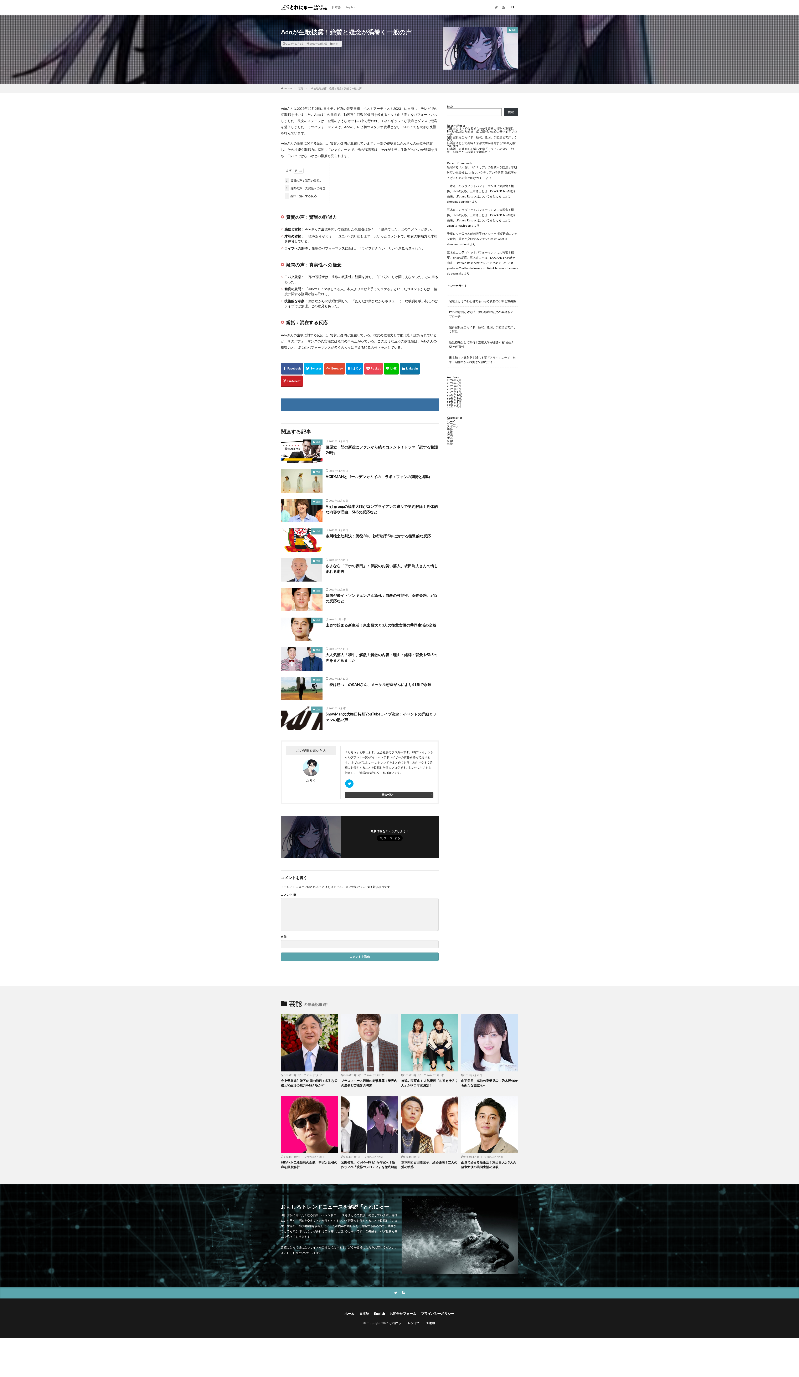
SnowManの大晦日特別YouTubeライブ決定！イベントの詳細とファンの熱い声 (381, 717)
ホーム (350, 1313)
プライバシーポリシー (437, 1313)
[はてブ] (354, 369)
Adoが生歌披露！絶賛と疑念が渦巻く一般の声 (336, 88)
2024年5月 (454, 383)
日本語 (336, 7)
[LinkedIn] (410, 369)
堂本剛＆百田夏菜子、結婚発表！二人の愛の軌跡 (429, 1164)
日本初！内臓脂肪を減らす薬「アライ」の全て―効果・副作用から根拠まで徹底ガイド (480, 150)
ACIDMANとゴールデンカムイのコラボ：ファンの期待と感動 (378, 476)
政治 (450, 435)
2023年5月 (454, 403)
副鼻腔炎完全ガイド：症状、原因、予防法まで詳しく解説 (482, 138)
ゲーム (451, 423)
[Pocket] (373, 369)
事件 (450, 429)
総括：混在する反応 (301, 196)
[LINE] (391, 369)
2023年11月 (455, 397)
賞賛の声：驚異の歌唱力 (304, 180)
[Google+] (334, 369)
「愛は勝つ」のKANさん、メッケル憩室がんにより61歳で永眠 (378, 684)
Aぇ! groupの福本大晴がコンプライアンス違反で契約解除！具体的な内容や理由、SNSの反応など (382, 509)
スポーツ (453, 426)
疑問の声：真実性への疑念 (305, 188)
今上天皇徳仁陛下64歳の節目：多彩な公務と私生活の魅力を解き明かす (309, 1083)
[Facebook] (292, 369)
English (350, 7)
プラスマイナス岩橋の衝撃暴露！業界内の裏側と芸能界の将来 (369, 1083)
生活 (450, 438)
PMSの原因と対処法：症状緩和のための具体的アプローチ (482, 133)
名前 (284, 936)
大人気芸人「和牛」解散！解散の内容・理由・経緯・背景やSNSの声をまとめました (381, 657)
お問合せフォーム (403, 1313)
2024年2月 (454, 389)
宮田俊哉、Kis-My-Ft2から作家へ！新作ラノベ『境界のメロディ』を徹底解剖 (369, 1164)
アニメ (451, 420)
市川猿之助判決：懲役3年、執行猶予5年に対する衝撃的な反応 (378, 536)
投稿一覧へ (388, 794)
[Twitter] (313, 369)
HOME (288, 88)
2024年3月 (454, 386)
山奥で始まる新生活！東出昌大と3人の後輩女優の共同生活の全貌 (381, 625)
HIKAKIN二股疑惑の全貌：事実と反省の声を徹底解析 (309, 1164)
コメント (288, 894)
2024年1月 (454, 391)
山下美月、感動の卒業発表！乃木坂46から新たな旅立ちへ (489, 1083)
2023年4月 (454, 406)
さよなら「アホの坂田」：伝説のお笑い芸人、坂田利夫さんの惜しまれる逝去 (382, 568)
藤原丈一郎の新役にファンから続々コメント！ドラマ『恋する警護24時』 (382, 450)
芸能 (335, 43)
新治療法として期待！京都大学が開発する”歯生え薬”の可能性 (481, 144)
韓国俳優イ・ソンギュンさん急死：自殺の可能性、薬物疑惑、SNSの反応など (381, 598)
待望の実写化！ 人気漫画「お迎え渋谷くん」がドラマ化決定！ (429, 1083)
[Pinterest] (292, 381)
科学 (450, 441)
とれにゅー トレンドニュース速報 (412, 1323)
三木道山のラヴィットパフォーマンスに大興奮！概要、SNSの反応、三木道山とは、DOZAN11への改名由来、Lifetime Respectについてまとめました (481, 191)
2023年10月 (455, 400)
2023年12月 (455, 394)
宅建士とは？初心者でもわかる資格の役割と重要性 (480, 128)
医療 (450, 432)
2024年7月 (454, 380)
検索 (450, 107)
